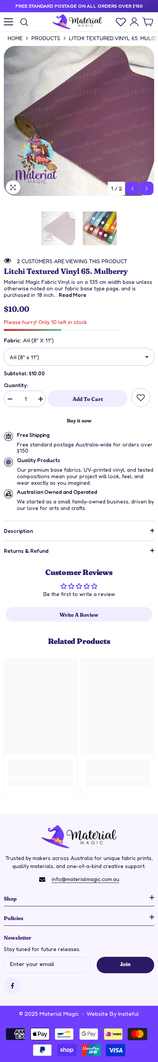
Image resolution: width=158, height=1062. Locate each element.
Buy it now (79, 420)
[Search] (24, 22)
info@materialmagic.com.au (85, 879)
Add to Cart (87, 398)
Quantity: (16, 385)
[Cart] (147, 22)
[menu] (8, 21)
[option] (79, 121)
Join (125, 964)
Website (97, 1013)
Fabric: (29, 340)
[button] (132, 188)
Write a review (79, 614)
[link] (140, 397)
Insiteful (128, 1013)
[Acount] (134, 22)
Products (45, 38)
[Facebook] (12, 985)
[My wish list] (121, 22)
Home (15, 38)
